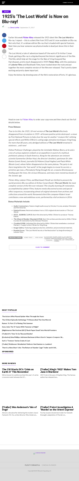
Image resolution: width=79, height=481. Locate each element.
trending (49, 240)
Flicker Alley (28, 119)
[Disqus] (42, 275)
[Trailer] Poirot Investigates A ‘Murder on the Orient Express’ (57, 408)
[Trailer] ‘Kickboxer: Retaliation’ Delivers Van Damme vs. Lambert (27, 344)
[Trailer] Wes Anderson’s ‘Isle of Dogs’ (19, 408)
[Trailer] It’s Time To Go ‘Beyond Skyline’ (17, 334)
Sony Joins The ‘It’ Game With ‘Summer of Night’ (20, 327)
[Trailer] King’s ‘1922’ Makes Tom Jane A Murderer (58, 370)
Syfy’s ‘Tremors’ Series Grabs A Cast (16, 341)
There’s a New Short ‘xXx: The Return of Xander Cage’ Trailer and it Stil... (29, 348)
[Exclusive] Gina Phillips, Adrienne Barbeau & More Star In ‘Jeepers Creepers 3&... (33, 337)
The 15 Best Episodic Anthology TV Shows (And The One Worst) (26, 320)
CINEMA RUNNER (49, 465)
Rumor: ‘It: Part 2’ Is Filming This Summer (17, 323)
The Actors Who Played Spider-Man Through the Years (23, 316)
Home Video (28, 237)
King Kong (39, 237)
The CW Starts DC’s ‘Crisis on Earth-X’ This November (18, 370)
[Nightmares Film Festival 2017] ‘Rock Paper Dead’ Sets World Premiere (29, 330)
